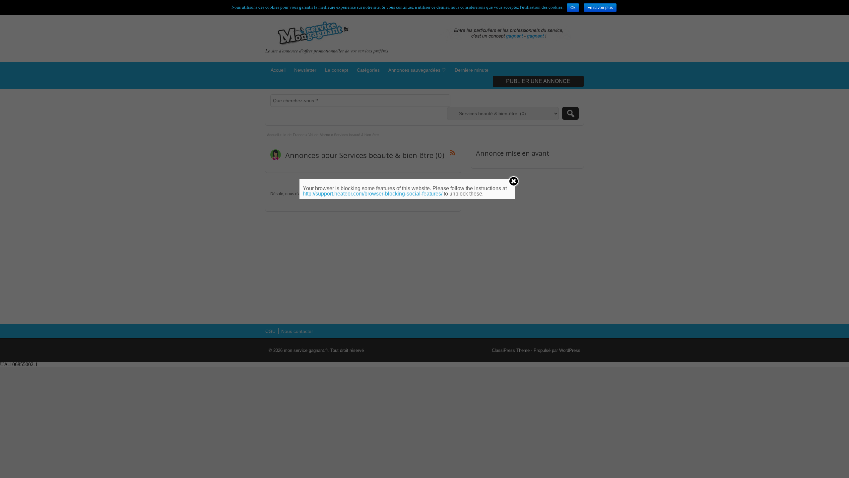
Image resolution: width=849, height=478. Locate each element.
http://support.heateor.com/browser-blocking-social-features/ (372, 194)
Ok (572, 7)
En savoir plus (600, 7)
